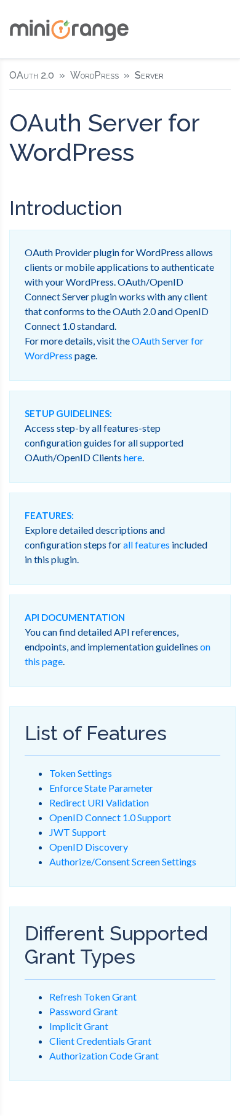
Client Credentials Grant (100, 1041)
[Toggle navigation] (221, 29)
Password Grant (83, 1011)
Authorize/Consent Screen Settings (122, 861)
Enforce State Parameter (101, 788)
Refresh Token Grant (93, 996)
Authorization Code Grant (104, 1055)
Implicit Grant (78, 1026)
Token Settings (80, 773)
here (133, 457)
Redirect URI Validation (99, 802)
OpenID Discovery (88, 847)
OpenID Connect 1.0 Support (110, 817)
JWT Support (77, 832)
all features (146, 544)
